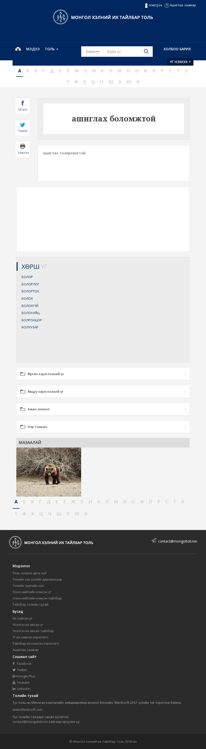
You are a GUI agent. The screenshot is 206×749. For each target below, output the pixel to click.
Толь (50, 49)
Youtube (23, 682)
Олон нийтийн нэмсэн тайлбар (37, 598)
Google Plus (25, 676)
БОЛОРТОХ (30, 291)
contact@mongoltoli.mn (177, 541)
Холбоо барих (177, 49)
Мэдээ (33, 49)
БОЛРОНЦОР (32, 320)
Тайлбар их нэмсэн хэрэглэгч (36, 643)
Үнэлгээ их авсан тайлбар (33, 631)
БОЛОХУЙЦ (30, 313)
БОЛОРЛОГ (30, 284)
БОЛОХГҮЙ (30, 305)
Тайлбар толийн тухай (30, 604)
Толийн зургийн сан (28, 585)
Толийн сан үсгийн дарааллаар (37, 579)
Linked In (23, 688)
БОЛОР (27, 277)
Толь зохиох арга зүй (29, 573)
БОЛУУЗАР (30, 327)
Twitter (21, 670)
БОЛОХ (27, 298)
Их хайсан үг (22, 618)
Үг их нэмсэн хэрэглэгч (30, 637)
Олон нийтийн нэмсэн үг (32, 592)
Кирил (95, 51)
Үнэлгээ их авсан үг (28, 624)
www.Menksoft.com (27, 709)
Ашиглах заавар (182, 5)
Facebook (24, 663)
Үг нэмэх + (180, 61)
